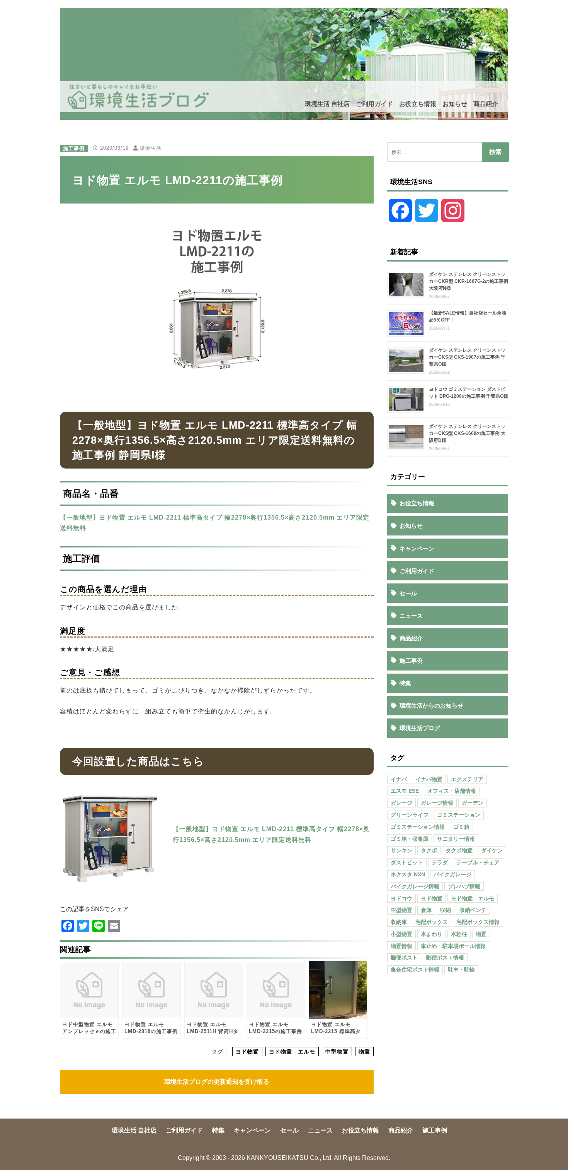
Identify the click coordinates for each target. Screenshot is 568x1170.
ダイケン (492, 850)
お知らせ (454, 104)
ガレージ (401, 803)
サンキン (401, 850)
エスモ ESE (405, 791)
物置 (364, 1052)
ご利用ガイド (374, 104)
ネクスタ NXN (408, 874)
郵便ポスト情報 (445, 957)
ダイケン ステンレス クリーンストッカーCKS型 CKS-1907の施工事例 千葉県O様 (467, 357)
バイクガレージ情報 (415, 886)
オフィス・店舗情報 (451, 791)
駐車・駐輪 (461, 969)
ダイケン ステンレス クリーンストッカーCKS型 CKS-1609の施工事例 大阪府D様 (467, 433)
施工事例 (74, 148)
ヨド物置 (247, 1052)
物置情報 (401, 946)
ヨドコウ (401, 898)
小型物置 (401, 934)
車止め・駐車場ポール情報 (453, 946)
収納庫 (399, 922)
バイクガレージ (452, 874)
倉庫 (426, 910)
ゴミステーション (458, 815)
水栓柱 (459, 934)
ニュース (411, 615)
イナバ (399, 779)
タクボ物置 (459, 850)
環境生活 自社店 (327, 104)
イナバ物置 (428, 779)
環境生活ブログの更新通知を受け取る (216, 1081)
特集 (405, 683)
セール (408, 593)
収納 (445, 910)
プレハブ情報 (464, 886)
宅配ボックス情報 (478, 922)
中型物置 (337, 1052)
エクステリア (467, 779)
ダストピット (407, 862)
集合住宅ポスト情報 (415, 969)
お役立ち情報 (417, 104)
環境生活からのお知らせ (431, 705)
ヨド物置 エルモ (292, 1052)
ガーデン (472, 803)
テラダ (440, 862)
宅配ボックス (431, 922)
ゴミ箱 (461, 827)
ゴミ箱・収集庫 (410, 839)
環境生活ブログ (420, 728)
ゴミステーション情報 (418, 827)
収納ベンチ (472, 910)
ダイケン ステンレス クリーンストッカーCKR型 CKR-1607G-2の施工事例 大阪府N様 (468, 281)
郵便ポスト (404, 957)
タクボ (429, 850)
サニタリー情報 (456, 839)
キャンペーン (417, 548)
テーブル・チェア (478, 862)
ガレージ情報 (437, 803)
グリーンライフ (410, 815)
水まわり (431, 934)
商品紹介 (485, 104)
